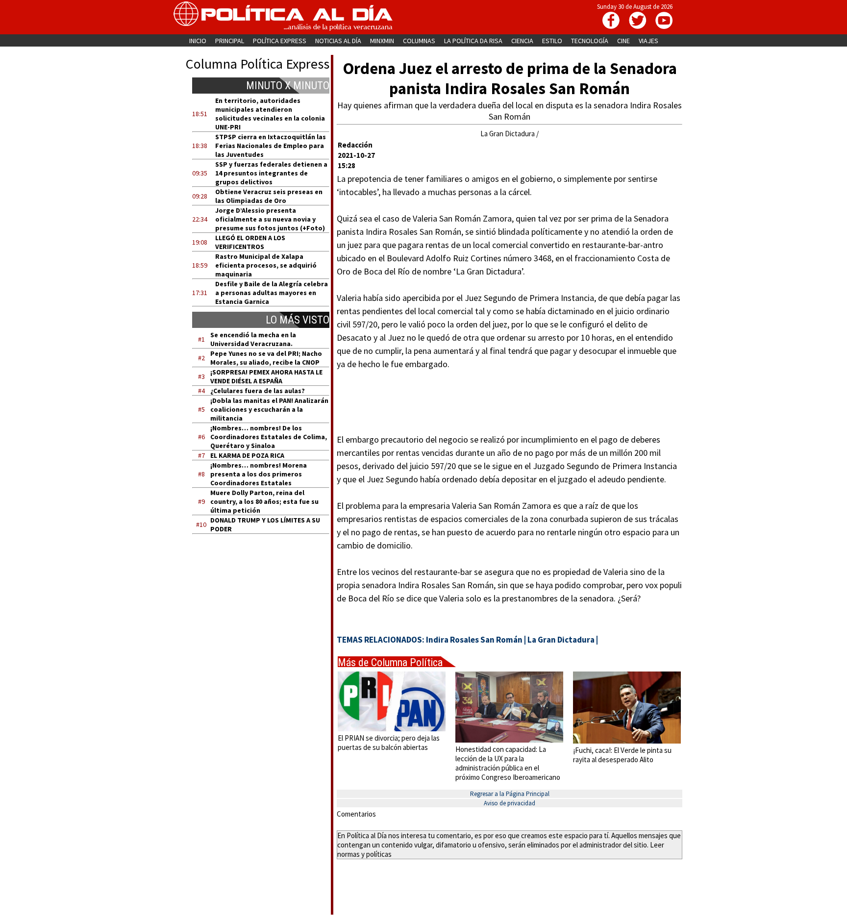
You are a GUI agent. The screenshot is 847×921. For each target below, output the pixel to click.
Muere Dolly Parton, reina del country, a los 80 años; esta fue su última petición (264, 501)
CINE (623, 40)
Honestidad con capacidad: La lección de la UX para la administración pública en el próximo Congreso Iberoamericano (507, 763)
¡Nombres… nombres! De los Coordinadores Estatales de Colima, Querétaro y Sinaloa (268, 436)
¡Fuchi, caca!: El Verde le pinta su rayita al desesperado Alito (622, 755)
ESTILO (552, 40)
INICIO (197, 40)
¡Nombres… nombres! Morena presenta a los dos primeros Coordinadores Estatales (258, 474)
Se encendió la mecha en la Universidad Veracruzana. (253, 339)
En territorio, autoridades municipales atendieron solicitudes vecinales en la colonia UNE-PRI (270, 113)
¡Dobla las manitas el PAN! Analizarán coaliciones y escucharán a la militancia (269, 409)
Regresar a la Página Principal (509, 794)
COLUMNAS (419, 40)
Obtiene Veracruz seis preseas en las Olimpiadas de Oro (269, 196)
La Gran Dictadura (561, 639)
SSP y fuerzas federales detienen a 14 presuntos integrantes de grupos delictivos (271, 173)
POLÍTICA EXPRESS (279, 40)
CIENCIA (522, 40)
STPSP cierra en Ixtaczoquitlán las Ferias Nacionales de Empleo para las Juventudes (270, 145)
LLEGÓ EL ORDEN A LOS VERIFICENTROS (250, 242)
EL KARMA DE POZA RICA (247, 455)
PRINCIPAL (229, 40)
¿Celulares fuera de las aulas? (257, 390)
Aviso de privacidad (509, 803)
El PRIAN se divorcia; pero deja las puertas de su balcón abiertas (389, 742)
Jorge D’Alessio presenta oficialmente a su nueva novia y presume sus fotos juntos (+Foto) (270, 219)
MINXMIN (382, 40)
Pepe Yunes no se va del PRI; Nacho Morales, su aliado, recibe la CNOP (266, 358)
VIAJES (648, 40)
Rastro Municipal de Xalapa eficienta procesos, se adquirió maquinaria (266, 265)
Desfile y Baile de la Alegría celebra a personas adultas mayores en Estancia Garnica (271, 292)
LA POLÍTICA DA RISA (473, 40)
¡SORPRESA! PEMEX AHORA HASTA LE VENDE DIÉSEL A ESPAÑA (266, 376)
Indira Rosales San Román (474, 639)
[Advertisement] (266, 635)
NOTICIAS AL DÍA (338, 40)
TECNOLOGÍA (589, 40)
